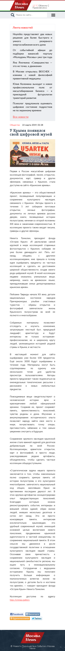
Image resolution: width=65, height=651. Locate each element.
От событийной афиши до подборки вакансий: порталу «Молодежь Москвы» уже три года (32, 53)
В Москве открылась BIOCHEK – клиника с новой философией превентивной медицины (32, 75)
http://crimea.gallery (20, 600)
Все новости (20, 117)
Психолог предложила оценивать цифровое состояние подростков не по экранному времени (32, 107)
